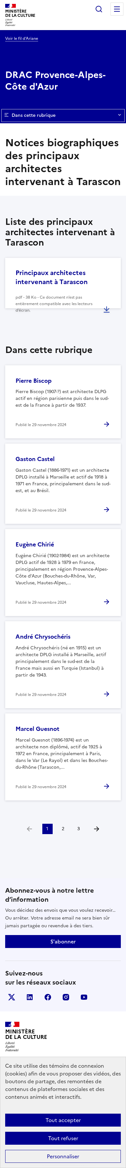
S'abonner (63, 941)
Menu (116, 9)
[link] (29, 829)
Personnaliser (63, 1156)
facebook (47, 997)
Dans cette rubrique (34, 115)
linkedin (29, 997)
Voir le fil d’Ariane (21, 38)
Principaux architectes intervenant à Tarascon (52, 277)
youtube (84, 997)
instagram (65, 997)
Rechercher (98, 9)
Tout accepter (63, 1120)
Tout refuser (63, 1138)
